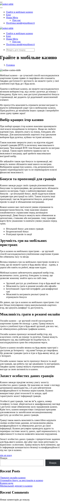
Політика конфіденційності (20, 23)
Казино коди (6, 483)
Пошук (3, 458)
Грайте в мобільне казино (19, 12)
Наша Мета (12, 17)
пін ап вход (6, 455)
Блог (8, 14)
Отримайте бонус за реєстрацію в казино (21, 480)
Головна (10, 65)
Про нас (16, 20)
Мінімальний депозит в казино (16, 486)
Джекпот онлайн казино (13, 477)
